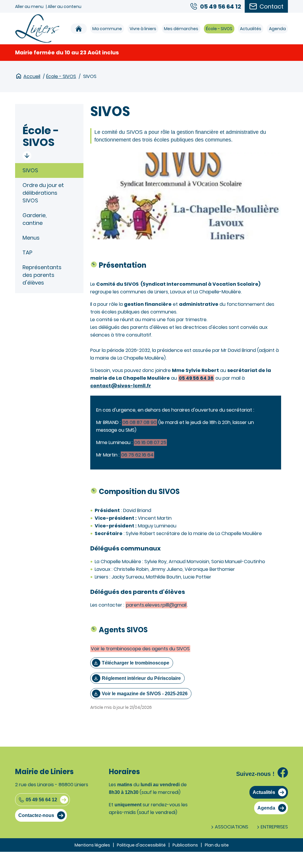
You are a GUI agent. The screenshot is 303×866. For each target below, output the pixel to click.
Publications (185, 845)
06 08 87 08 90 (140, 422)
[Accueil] (79, 29)
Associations (231, 826)
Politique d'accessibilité (141, 845)
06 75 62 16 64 (137, 454)
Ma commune (107, 29)
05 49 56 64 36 (196, 378)
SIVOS (30, 170)
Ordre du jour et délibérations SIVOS (43, 192)
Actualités (250, 29)
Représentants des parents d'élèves (42, 275)
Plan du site (217, 845)
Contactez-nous (36, 815)
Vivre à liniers (143, 29)
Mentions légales (92, 845)
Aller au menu (29, 6)
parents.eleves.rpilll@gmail (156, 605)
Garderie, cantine (34, 219)
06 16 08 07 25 (150, 442)
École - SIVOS (219, 29)
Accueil (31, 76)
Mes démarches (181, 29)
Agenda (277, 29)
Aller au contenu (64, 6)
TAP (27, 252)
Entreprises (274, 826)
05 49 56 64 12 (41, 799)
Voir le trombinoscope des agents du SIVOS (140, 648)
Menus (31, 237)
